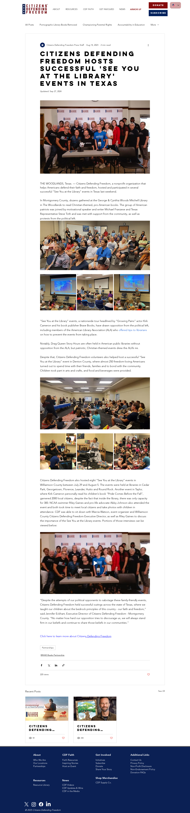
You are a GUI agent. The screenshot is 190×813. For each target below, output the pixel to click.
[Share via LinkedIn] (56, 665)
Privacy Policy (137, 763)
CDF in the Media (71, 791)
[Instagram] (34, 804)
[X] (26, 804)
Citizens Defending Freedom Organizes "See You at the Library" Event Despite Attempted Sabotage (94, 728)
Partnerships (48, 647)
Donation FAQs (138, 772)
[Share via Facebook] (41, 665)
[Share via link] (63, 665)
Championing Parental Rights (97, 24)
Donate (99, 766)
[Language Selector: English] (175, 5)
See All (161, 691)
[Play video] (95, 563)
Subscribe (100, 763)
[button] (56, 9)
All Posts (29, 24)
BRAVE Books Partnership (52, 655)
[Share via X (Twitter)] (48, 665)
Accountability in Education (131, 24)
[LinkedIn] (48, 804)
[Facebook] (41, 804)
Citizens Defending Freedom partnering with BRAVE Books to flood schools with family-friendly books (46, 728)
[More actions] (148, 45)
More (153, 24)
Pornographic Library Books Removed (58, 24)
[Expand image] (58, 292)
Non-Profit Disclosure (141, 766)
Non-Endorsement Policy (142, 769)
